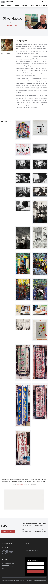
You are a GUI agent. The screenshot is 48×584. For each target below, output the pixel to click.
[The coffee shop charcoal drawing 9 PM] (40, 237)
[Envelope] (10, 547)
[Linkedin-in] (7, 547)
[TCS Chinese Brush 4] (40, 128)
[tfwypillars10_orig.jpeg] (23, 448)
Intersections (20, 485)
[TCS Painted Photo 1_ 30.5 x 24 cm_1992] (40, 290)
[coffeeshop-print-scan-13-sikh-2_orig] (40, 178)
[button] (46, 2)
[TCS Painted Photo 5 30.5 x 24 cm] (23, 263)
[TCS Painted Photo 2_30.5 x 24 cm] (23, 289)
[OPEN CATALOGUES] (28, 5)
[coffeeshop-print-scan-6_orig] (40, 164)
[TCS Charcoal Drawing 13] (23, 324)
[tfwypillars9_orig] (23, 362)
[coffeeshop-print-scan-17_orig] (23, 192)
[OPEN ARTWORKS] (12, 5)
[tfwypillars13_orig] (23, 405)
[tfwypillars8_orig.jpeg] (40, 401)
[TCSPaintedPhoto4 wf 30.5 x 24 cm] (40, 264)
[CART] (43, 2)
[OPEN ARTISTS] (5, 5)
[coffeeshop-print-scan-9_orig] (23, 178)
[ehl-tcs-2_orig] (23, 238)
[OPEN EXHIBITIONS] (20, 5)
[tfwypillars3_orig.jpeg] (40, 362)
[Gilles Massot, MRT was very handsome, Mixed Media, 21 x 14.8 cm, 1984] (40, 330)
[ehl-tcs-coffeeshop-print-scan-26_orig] (23, 205)
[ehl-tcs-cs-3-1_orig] (40, 212)
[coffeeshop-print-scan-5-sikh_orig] (23, 164)
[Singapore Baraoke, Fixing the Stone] (23, 130)
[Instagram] (5, 547)
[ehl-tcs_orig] (40, 191)
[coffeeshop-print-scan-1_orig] (40, 148)
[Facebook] (2, 547)
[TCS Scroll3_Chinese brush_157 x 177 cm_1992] (23, 149)
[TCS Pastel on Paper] (23, 310)
